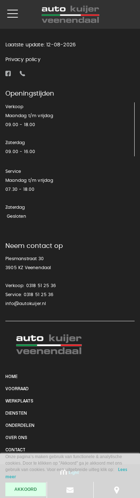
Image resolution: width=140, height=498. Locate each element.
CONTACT (15, 450)
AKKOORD (25, 489)
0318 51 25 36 (41, 285)
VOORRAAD (17, 389)
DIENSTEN (16, 413)
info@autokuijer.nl (25, 303)
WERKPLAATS (19, 401)
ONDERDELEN (19, 426)
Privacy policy (23, 59)
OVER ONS (16, 438)
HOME (11, 377)
